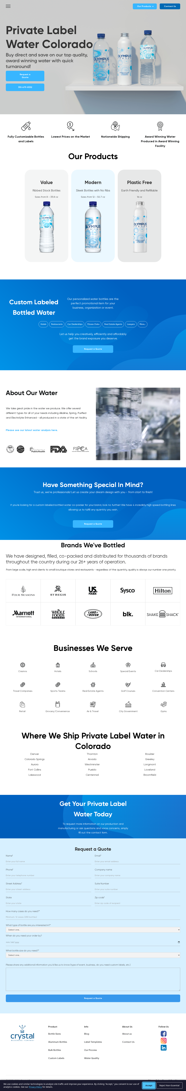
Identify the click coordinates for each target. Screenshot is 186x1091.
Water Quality (91, 1058)
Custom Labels (56, 1058)
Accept (148, 1085)
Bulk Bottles (54, 1050)
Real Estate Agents (113, 324)
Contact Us (128, 1042)
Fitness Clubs (93, 324)
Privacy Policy (35, 1086)
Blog (86, 1034)
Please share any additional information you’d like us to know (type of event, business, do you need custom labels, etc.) (68, 964)
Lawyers (131, 324)
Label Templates (93, 1042)
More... (142, 324)
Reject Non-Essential (169, 1085)
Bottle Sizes (54, 1034)
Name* (9, 855)
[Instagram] (164, 1041)
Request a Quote (25, 76)
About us (127, 1034)
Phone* (9, 869)
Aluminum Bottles (57, 1042)
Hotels (43, 324)
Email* (98, 855)
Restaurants (56, 324)
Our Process (90, 1050)
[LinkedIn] (164, 1048)
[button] (8, 6)
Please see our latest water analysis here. (32, 430)
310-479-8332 (25, 87)
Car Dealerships (74, 324)
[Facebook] (164, 1034)
